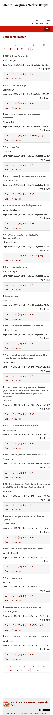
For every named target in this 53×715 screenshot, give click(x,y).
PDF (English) (36, 135)
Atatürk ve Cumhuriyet (16, 85)
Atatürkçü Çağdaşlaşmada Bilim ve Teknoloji (27, 636)
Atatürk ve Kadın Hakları (17, 267)
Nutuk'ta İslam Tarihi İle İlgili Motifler (23, 205)
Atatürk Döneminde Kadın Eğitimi (21, 425)
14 (16, 49)
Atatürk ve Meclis (13, 578)
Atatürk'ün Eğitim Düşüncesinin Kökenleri (25, 454)
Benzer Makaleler (13, 78)
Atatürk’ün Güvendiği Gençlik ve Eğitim (24, 548)
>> (38, 49)
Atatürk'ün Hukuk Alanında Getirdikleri (24, 325)
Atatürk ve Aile (12, 146)
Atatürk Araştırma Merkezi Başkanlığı (29, 702)
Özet (7, 74)
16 (28, 49)
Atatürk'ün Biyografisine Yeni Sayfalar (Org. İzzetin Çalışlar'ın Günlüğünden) (25, 356)
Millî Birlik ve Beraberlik (16, 56)
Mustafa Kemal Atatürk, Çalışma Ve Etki (24, 607)
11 (44, 45)
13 (11, 49)
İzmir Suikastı (11, 296)
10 (38, 45)
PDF (32, 74)
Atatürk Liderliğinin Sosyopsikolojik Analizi (26, 176)
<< (5, 45)
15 (22, 49)
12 (5, 49)
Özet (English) (19, 74)
